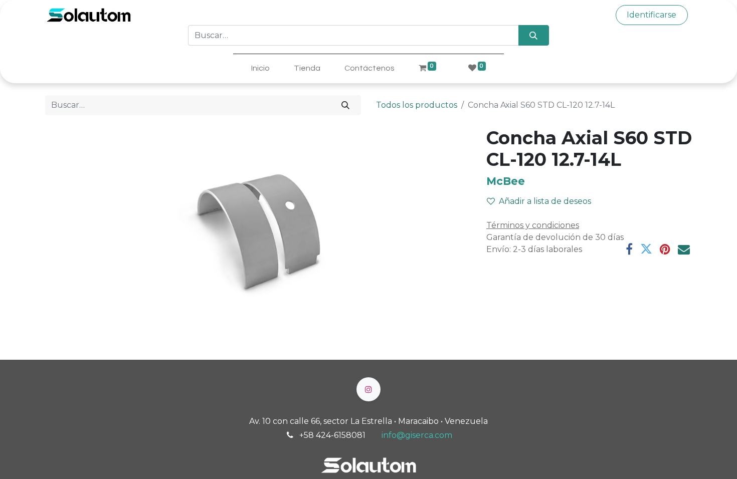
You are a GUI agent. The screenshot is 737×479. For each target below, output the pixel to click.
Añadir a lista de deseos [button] (545, 201)
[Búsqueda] (533, 35)
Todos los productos (416, 105)
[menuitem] (260, 68)
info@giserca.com (417, 435)
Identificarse (651, 15)
